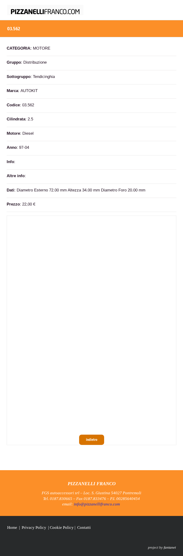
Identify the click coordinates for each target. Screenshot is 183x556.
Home (12, 527)
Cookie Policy (62, 527)
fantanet (170, 547)
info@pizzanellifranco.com (97, 504)
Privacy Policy (34, 527)
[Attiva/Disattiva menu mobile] (174, 7)
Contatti (84, 527)
